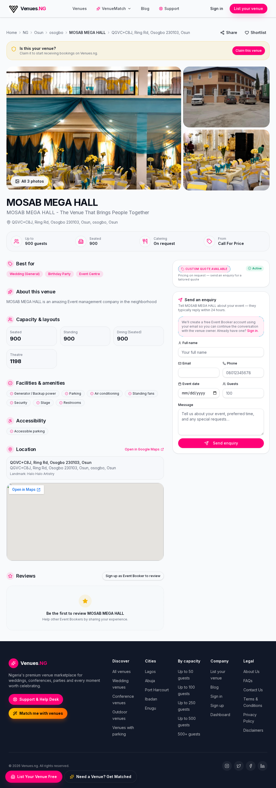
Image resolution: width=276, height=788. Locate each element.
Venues (80, 8)
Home (11, 32)
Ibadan (151, 699)
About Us (251, 671)
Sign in (216, 8)
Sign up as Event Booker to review (133, 576)
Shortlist (258, 32)
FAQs (248, 680)
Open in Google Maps (142, 449)
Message (185, 405)
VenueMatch (114, 8)
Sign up (217, 705)
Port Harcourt (157, 690)
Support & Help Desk (39, 699)
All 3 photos (33, 181)
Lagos (150, 671)
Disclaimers (253, 730)
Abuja (150, 680)
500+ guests (189, 734)
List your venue (248, 8)
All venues (121, 671)
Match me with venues (41, 713)
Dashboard (220, 714)
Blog (145, 8)
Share (231, 32)
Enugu (150, 708)
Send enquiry (225, 443)
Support (171, 8)
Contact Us (253, 690)
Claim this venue (249, 50)
